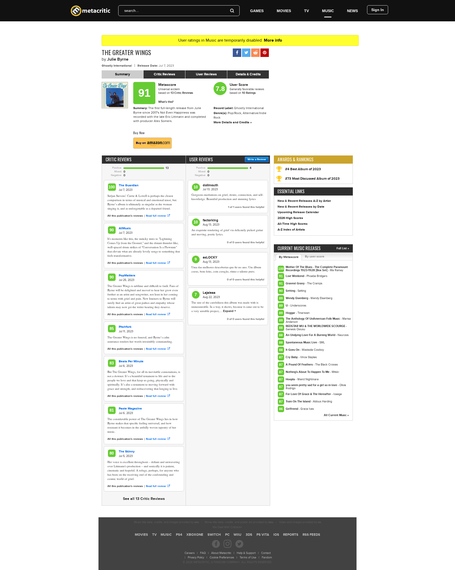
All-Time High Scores (293, 224)
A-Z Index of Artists (291, 230)
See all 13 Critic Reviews (144, 498)
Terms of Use (248, 557)
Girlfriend (292, 409)
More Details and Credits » (233, 122)
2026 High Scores (290, 218)
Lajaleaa (209, 293)
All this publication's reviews (125, 215)
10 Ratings (249, 93)
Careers (190, 553)
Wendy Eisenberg (297, 298)
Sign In (377, 10)
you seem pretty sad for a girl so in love (312, 385)
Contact (266, 553)
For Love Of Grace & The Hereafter (309, 394)
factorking (210, 220)
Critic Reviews (164, 74)
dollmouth (210, 185)
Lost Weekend (295, 276)
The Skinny (127, 452)
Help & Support (246, 553)
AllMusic (125, 228)
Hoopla (291, 379)
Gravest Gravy (295, 283)
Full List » (343, 248)
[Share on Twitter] (246, 52)
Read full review (156, 215)
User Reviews (206, 74)
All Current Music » (336, 415)
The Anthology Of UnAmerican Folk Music (313, 318)
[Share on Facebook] (237, 52)
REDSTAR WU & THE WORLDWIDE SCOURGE (316, 326)
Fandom (267, 557)
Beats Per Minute (131, 361)
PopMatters (127, 275)
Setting (291, 291)
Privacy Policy (196, 557)
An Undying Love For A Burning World (311, 335)
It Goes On (293, 350)
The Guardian (129, 185)
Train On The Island (298, 401)
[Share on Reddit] (255, 52)
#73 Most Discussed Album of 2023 (312, 179)
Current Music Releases (299, 248)
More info (273, 40)
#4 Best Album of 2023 (303, 169)
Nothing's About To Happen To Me (308, 372)
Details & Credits (248, 74)
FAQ (203, 553)
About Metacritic (221, 553)
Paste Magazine (130, 409)
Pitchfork (125, 327)
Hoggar (291, 313)
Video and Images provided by (300, 522)
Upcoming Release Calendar (298, 212)
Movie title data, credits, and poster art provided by (239, 522)
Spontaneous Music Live (302, 342)
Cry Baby (292, 357)
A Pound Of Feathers (300, 364)
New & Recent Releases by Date (301, 207)
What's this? (166, 102)
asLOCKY (210, 257)
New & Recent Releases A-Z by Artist (304, 201)
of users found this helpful (246, 207)
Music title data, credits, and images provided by (166, 522)
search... (131, 10)
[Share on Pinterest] (264, 52)
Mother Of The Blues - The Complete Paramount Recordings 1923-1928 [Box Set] (317, 268)
